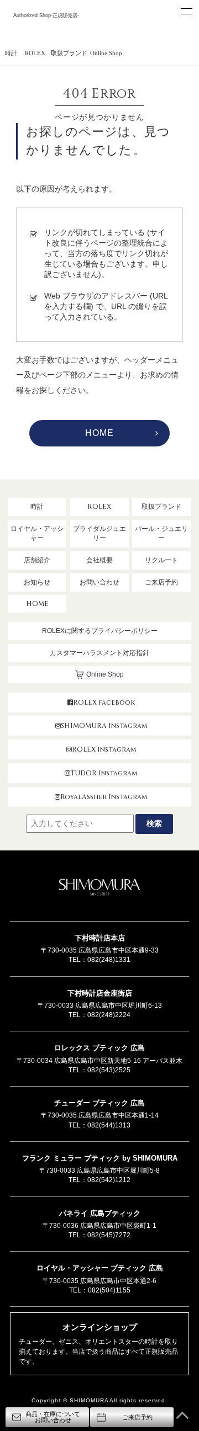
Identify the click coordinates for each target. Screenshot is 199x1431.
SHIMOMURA (99, 888)
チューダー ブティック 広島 (99, 1103)
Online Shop (106, 53)
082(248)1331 (108, 959)
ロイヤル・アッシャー (37, 533)
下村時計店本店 (100, 938)
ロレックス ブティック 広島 (99, 1048)
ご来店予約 (161, 582)
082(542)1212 (108, 1180)
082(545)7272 (108, 1235)
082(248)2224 (108, 1015)
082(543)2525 (108, 1070)
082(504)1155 (109, 1290)
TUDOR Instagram (103, 773)
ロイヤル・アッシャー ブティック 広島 (99, 1268)
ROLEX (35, 53)
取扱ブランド (69, 53)
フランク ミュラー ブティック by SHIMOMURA (99, 1158)
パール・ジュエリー (161, 533)
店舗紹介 (37, 560)
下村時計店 (46, 28)
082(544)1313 (108, 1125)
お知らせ (37, 582)
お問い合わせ (99, 582)
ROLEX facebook (104, 702)
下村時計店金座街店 (99, 993)
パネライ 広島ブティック (99, 1213)
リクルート (161, 560)
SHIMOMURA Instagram (104, 725)
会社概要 (99, 560)
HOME (99, 433)
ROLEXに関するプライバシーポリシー (100, 631)
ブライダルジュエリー (99, 533)
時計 (11, 53)
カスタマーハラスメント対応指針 (99, 653)
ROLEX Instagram (104, 749)
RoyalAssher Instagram (103, 796)
